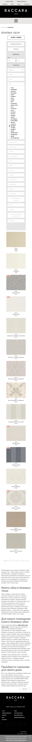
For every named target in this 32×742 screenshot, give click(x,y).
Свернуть (24, 689)
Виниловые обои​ (18, 715)
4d (3, 723)
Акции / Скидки (16, 37)
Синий (12, 117)
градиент (13, 96)
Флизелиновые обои (19, 717)
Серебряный (14, 134)
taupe (12, 87)
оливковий (14, 89)
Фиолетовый (14, 132)
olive (12, 106)
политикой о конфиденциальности (16, 740)
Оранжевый (14, 119)
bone (12, 101)
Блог (12, 4)
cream (12, 94)
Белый (12, 136)
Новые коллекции (21, 1)
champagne (14, 103)
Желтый (13, 113)
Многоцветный (15, 138)
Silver (12, 98)
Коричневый (14, 120)
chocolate (14, 108)
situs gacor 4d (7, 724)
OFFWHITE (13, 112)
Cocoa (12, 110)
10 (26, 560)
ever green (14, 93)
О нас (18, 4)
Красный (13, 124)
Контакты (26, 4)
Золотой (13, 91)
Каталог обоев (9, 1)
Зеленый (13, 115)
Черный (13, 122)
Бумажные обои (18, 713)
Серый (12, 131)
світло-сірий (14, 105)
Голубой (13, 127)
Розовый (13, 129)
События (5, 4)
